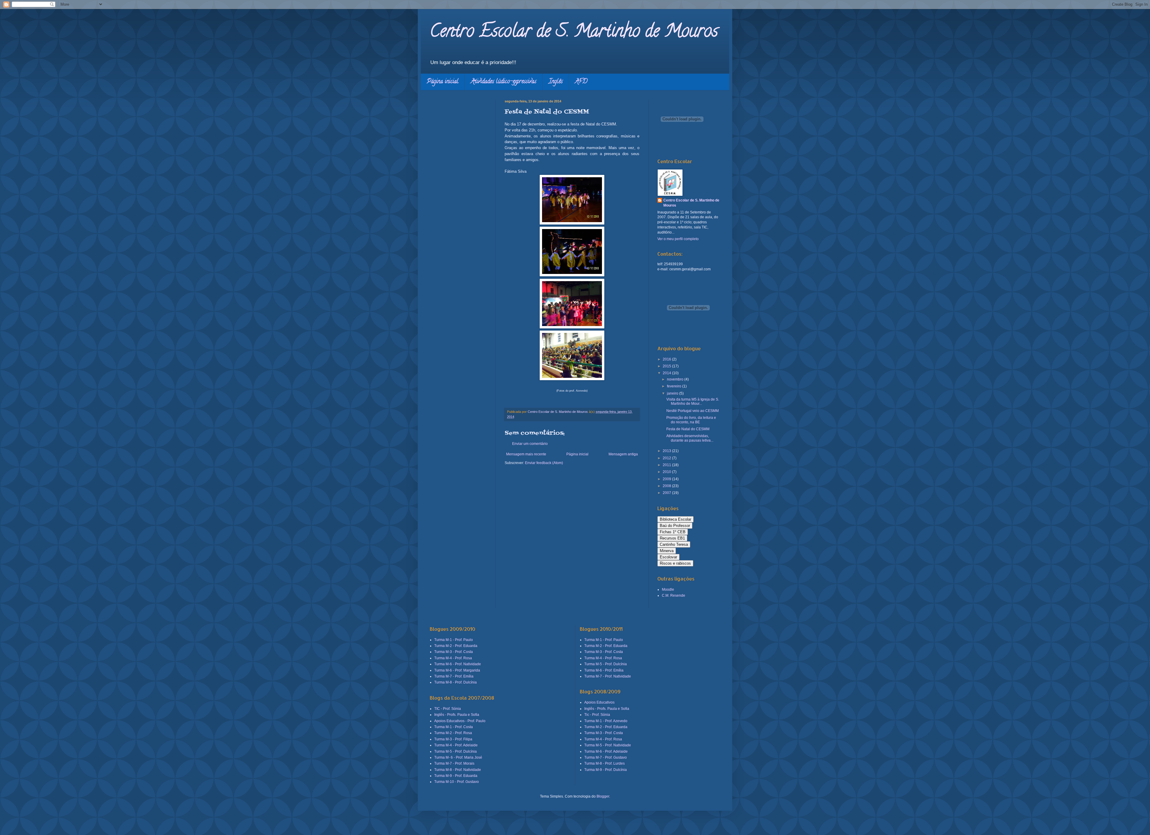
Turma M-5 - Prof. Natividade (607, 745)
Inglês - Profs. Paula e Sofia (456, 715)
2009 (667, 479)
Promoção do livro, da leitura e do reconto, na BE (691, 420)
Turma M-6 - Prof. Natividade (457, 664)
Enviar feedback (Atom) (544, 463)
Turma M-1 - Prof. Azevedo (605, 721)
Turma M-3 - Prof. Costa (453, 652)
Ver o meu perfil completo (678, 239)
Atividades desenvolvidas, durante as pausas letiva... (689, 438)
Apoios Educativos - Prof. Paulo (459, 721)
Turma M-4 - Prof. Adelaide (456, 745)
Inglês (556, 82)
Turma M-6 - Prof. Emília (604, 670)
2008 (667, 486)
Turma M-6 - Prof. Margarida (457, 670)
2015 (667, 366)
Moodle (668, 589)
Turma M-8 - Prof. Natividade (457, 770)
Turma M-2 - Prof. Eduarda (455, 646)
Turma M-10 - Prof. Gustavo (456, 782)
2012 (667, 458)
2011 (667, 465)
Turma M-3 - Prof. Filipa (453, 739)
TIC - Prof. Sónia (447, 709)
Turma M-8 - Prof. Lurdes (604, 763)
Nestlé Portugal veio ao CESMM (692, 411)
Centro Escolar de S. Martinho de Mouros (574, 33)
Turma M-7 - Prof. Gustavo (605, 757)
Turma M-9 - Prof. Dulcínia (605, 770)
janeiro (673, 393)
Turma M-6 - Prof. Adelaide (606, 751)
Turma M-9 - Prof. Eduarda (455, 776)
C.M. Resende (673, 595)
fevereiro (674, 386)
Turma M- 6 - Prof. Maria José (458, 757)
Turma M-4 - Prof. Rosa (453, 658)
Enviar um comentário (530, 444)
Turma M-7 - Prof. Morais (454, 763)
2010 (667, 472)
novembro (675, 379)
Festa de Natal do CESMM (687, 429)
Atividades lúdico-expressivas (503, 82)
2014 (667, 373)
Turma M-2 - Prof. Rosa (453, 733)
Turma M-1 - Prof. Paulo (453, 640)
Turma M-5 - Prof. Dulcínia (455, 751)
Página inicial (443, 82)
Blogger (603, 796)
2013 (667, 451)
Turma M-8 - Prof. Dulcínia (455, 682)
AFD (581, 82)
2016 (667, 359)
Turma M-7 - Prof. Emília (453, 676)
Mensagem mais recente (526, 454)
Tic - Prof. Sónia (597, 715)
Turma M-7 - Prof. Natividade (607, 676)
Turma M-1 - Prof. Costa (453, 727)
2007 (667, 493)
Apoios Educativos (599, 702)
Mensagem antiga (623, 454)
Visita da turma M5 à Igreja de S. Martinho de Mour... (692, 401)
